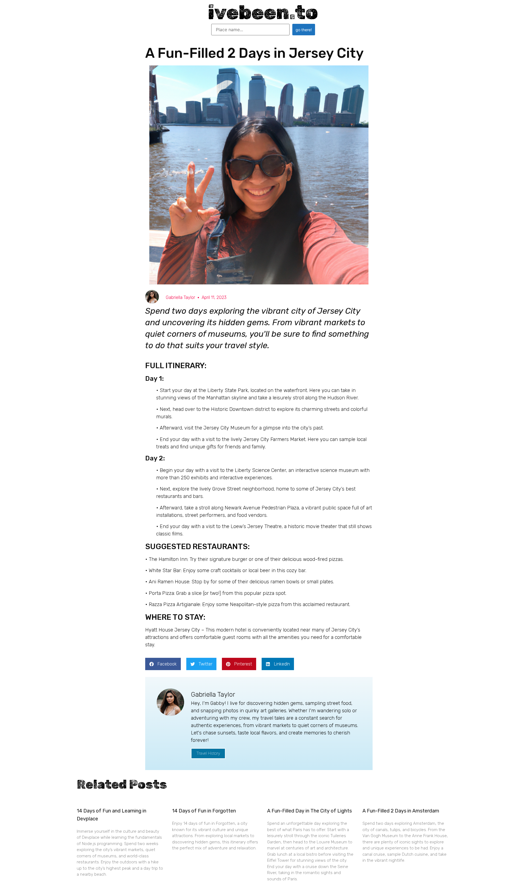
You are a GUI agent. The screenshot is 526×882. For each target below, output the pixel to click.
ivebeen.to (263, 12)
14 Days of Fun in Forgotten (204, 811)
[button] (163, 664)
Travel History (208, 753)
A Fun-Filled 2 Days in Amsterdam (400, 811)
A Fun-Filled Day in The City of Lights (309, 811)
